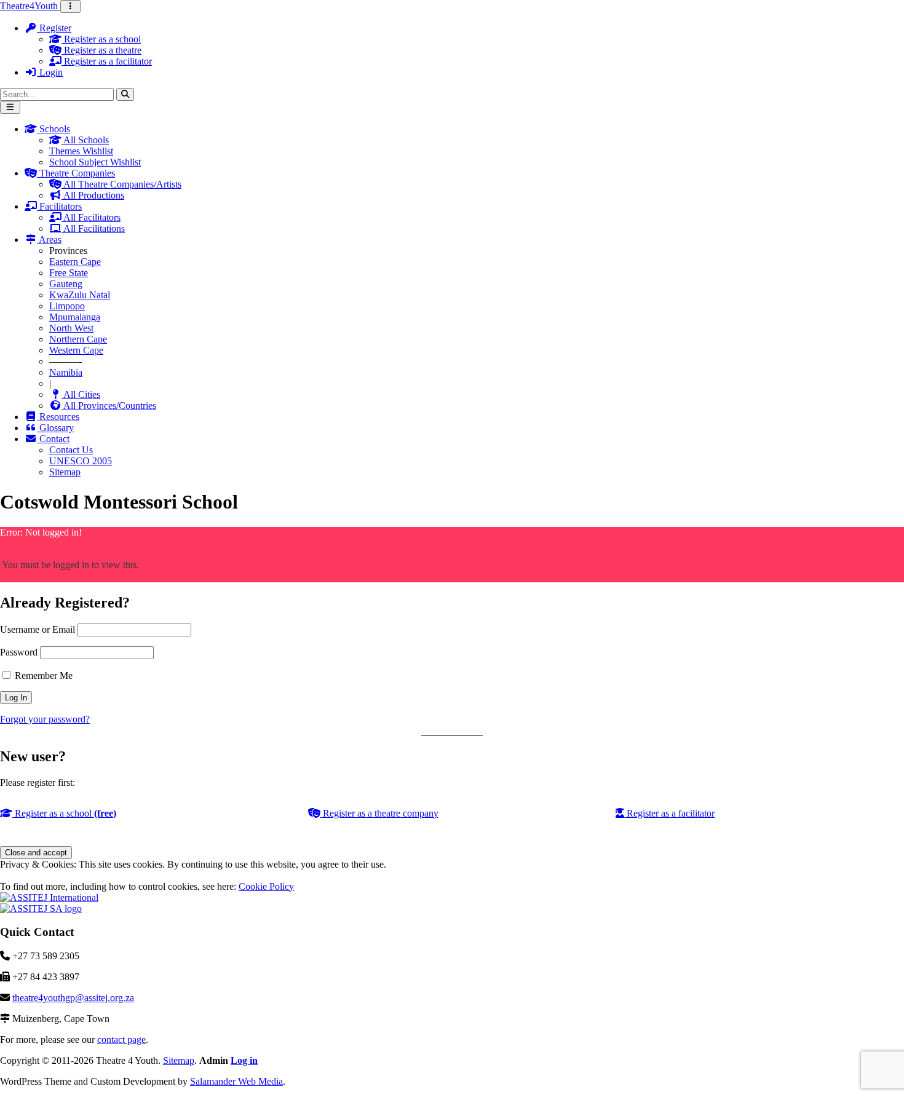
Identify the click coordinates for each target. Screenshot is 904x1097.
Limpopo (67, 306)
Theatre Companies (76, 173)
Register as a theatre (101, 50)
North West (71, 328)
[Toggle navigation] (70, 6)
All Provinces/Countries (108, 405)
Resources (58, 416)
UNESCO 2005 (80, 461)
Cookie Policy (266, 886)
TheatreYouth (30, 6)
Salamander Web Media (236, 1081)
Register (54, 28)
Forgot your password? (45, 719)
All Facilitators (91, 217)
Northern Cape (78, 339)
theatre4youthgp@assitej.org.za (73, 997)
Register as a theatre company (379, 813)
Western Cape (76, 350)
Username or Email (37, 629)
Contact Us (71, 450)
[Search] (125, 94)
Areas (49, 239)
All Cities (80, 394)
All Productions (92, 195)
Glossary (55, 427)
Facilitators (59, 206)
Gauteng (65, 284)
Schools (53, 129)
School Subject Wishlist (95, 162)
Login (50, 72)
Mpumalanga (74, 317)
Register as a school (101, 39)
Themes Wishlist (81, 151)
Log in (244, 1060)
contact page (121, 1039)
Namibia (65, 372)
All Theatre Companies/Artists (121, 184)
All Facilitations (93, 228)
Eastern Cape (75, 261)
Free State (68, 272)
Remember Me (42, 675)
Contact (53, 439)
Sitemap (65, 472)
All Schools (85, 140)
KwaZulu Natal (79, 295)
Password (19, 652)
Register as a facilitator (106, 61)
